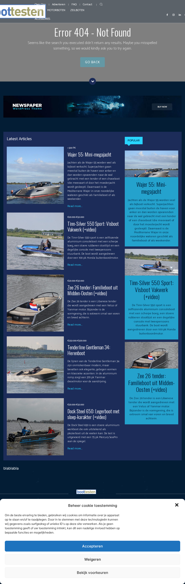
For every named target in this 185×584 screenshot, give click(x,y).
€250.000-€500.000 (76, 340)
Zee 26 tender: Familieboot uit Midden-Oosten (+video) (92, 290)
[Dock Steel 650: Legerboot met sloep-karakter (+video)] (35, 426)
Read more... (74, 206)
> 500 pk (71, 148)
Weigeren (92, 559)
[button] (177, 505)
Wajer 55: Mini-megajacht (89, 154)
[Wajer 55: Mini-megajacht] (35, 175)
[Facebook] (167, 14)
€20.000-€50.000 (75, 217)
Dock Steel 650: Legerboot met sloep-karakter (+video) (93, 414)
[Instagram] (173, 14)
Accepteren (92, 546)
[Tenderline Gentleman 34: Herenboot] (35, 364)
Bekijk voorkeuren (92, 572)
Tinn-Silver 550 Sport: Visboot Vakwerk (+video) (93, 226)
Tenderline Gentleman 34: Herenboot (88, 350)
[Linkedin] (179, 14)
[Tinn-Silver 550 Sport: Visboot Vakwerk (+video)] (35, 241)
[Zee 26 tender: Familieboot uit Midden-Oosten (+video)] (35, 303)
